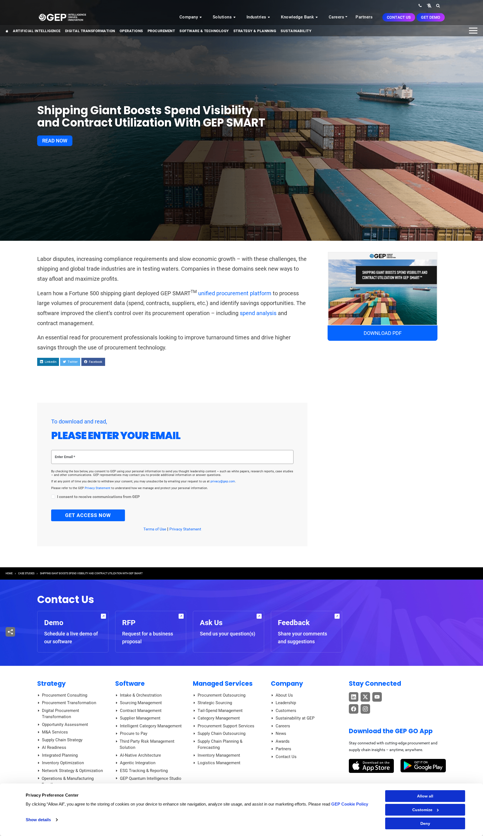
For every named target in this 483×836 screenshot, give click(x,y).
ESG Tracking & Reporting (144, 770)
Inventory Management (219, 755)
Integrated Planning (60, 755)
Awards (283, 741)
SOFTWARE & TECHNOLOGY (204, 31)
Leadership (286, 702)
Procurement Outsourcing (221, 695)
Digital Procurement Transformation (60, 714)
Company (189, 17)
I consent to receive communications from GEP (98, 496)
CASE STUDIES (26, 573)
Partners (364, 17)
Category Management (219, 718)
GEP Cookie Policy (349, 804)
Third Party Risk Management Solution (147, 744)
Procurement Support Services (226, 725)
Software (130, 683)
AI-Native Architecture (140, 755)
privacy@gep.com (222, 481)
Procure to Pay (133, 733)
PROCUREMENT (161, 31)
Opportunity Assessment (65, 724)
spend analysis (258, 313)
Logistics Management (219, 762)
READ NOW (54, 141)
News (281, 733)
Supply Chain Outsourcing (221, 733)
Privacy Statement (98, 488)
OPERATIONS (131, 31)
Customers (286, 710)
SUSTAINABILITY (296, 31)
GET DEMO (430, 17)
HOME (9, 573)
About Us (284, 695)
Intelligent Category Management (151, 725)
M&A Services (55, 732)
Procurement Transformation (69, 702)
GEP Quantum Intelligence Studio (150, 778)
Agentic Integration (137, 762)
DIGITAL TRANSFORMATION (90, 31)
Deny (425, 823)
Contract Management (141, 710)
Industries (257, 17)
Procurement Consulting (64, 695)
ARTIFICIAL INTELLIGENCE (37, 31)
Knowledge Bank (298, 17)
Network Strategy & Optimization (72, 770)
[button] (429, 5)
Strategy (51, 683)
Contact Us (399, 17)
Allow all (425, 796)
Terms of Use (154, 529)
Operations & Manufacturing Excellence (68, 781)
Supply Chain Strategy (62, 739)
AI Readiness (54, 747)
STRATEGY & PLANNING (254, 31)
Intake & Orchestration (141, 695)
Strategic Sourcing (215, 702)
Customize (422, 810)
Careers (336, 17)
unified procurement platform (234, 293)
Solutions (223, 17)
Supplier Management (140, 718)
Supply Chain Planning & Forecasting (220, 744)
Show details (38, 819)
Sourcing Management (141, 702)
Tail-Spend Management (220, 710)
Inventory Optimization (63, 762)
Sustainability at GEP (295, 718)
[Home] (62, 17)
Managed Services (223, 683)
